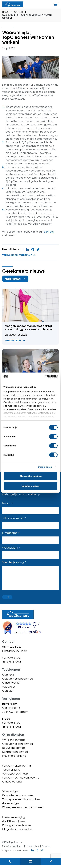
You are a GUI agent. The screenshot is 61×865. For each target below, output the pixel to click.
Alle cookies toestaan (31, 476)
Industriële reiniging (14, 755)
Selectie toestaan (30, 486)
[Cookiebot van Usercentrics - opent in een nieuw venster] (45, 377)
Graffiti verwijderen (14, 821)
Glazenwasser (11, 682)
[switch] (53, 436)
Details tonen (45, 467)
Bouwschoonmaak (14, 747)
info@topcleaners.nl (14, 650)
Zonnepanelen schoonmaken (21, 799)
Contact (8, 690)
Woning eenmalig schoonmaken (22, 807)
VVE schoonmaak (13, 739)
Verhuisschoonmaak (15, 773)
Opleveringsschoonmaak (18, 678)
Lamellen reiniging (13, 817)
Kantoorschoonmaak (15, 751)
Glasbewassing (12, 781)
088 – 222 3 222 (11, 646)
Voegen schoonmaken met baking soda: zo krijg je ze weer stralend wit (30, 317)
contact (49, 231)
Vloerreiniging (10, 791)
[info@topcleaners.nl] (30, 861)
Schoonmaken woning (16, 765)
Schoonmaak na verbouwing (20, 777)
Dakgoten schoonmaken (18, 795)
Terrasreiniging (11, 769)
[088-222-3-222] (10, 861)
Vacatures (9, 686)
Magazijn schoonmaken (17, 829)
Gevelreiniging (11, 803)
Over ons (8, 674)
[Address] (51, 861)
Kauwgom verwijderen (16, 825)
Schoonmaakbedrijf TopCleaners (12, 4)
